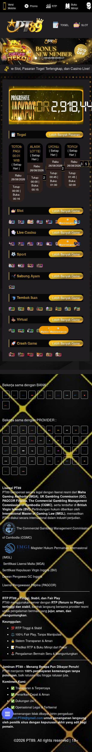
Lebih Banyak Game (66, 211)
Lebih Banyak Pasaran (64, 134)
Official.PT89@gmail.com (24, 718)
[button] (7, 50)
